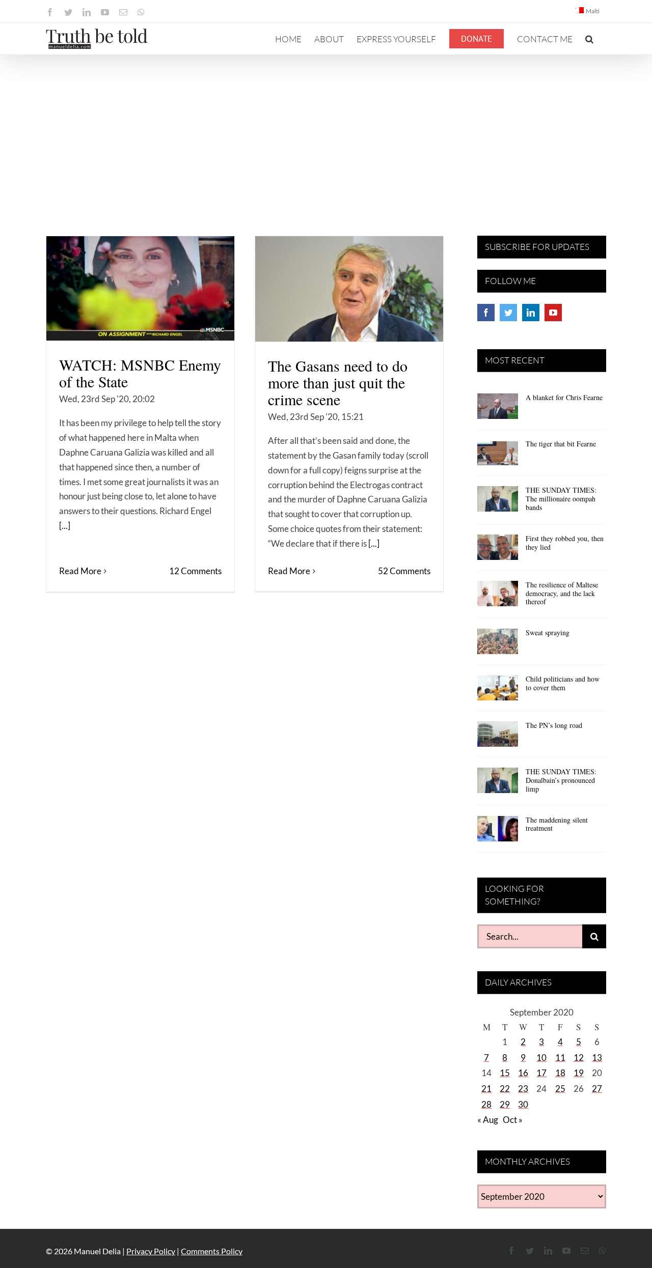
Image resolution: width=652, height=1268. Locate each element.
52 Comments (404, 571)
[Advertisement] (326, 131)
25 (560, 1088)
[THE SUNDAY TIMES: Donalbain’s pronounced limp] (497, 784)
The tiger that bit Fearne (561, 443)
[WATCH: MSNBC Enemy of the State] (140, 288)
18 (560, 1072)
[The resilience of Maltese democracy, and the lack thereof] (497, 597)
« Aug (487, 1119)
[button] (589, 38)
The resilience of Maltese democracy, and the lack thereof (562, 593)
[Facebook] (486, 312)
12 (579, 1057)
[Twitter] (508, 312)
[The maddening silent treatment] (497, 832)
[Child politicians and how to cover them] (497, 691)
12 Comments (195, 571)
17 (541, 1072)
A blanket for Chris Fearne (564, 397)
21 (486, 1088)
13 (597, 1057)
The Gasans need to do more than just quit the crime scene (338, 382)
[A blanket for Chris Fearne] (497, 409)
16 (523, 1072)
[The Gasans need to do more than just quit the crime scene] (349, 289)
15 (505, 1072)
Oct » (513, 1119)
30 (523, 1104)
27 (597, 1088)
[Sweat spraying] (497, 645)
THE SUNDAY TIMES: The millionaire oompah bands (561, 498)
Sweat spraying (547, 632)
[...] (64, 525)
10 (541, 1057)
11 (560, 1057)
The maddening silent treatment (557, 824)
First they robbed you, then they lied (565, 542)
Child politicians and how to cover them (563, 683)
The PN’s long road (554, 725)
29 (505, 1104)
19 (579, 1072)
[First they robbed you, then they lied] (497, 550)
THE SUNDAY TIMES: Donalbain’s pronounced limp (561, 780)
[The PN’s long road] (497, 737)
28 (486, 1104)
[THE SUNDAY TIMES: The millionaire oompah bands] (497, 502)
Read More (80, 571)
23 (523, 1088)
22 (505, 1088)
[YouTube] (553, 312)
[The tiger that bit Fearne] (497, 456)
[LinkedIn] (530, 312)
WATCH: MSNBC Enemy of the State (140, 372)
